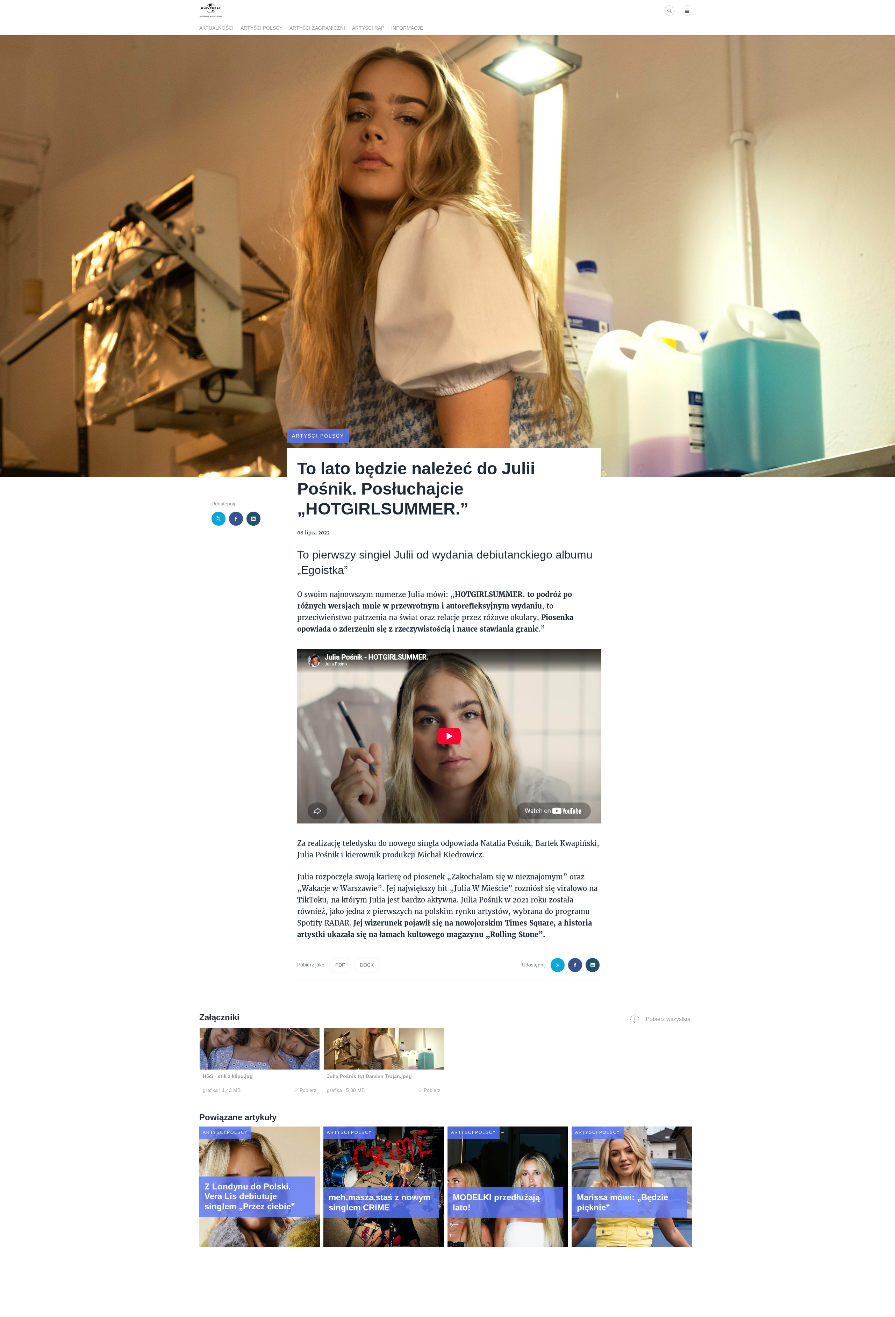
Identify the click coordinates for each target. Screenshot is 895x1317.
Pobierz (308, 1090)
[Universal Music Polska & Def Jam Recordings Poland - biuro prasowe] (211, 17)
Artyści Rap (368, 28)
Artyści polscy (261, 28)
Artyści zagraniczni (317, 28)
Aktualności (216, 28)
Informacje (407, 28)
